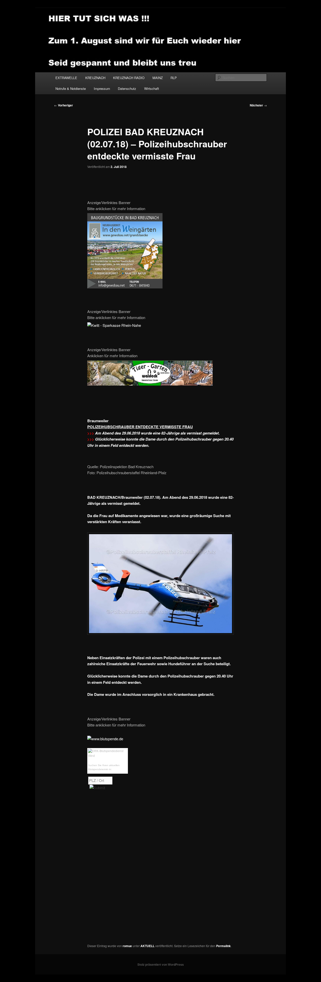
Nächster (258, 105)
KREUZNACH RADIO (128, 77)
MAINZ (157, 77)
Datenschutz (127, 88)
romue (127, 946)
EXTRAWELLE (66, 77)
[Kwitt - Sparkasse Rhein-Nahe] (114, 325)
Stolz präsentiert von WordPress (160, 964)
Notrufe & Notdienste (70, 88)
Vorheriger (63, 105)
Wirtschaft (151, 88)
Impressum (102, 88)
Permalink (223, 946)
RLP (174, 77)
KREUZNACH (95, 77)
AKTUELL (147, 946)
